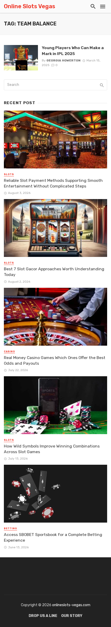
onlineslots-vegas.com (71, 605)
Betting (10, 528)
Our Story (71, 616)
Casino (9, 351)
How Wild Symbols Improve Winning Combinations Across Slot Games (52, 449)
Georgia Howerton (63, 60)
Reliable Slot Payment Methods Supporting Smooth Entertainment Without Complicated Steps (53, 183)
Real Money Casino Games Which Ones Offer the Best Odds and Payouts (54, 360)
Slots (9, 174)
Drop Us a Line (43, 616)
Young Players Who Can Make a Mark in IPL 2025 (73, 50)
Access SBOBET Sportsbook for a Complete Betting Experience (53, 537)
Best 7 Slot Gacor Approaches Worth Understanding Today (54, 271)
